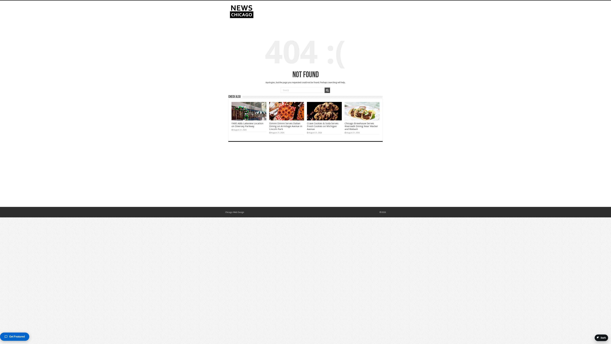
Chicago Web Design (234, 212)
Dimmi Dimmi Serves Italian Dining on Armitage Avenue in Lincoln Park (285, 126)
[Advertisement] (325, 11)
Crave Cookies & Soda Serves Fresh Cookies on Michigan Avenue (322, 126)
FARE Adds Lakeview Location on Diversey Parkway (247, 125)
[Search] (327, 90)
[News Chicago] (242, 11)
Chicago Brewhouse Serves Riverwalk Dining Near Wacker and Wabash (361, 126)
